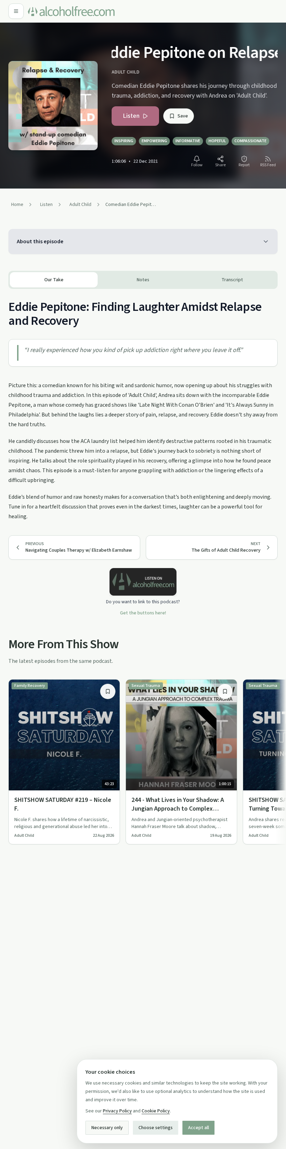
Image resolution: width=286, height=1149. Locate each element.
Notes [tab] (143, 279)
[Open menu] (16, 11)
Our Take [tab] (53, 279)
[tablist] (143, 280)
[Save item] (107, 691)
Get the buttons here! (143, 613)
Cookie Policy (156, 1111)
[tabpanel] (143, 405)
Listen (131, 116)
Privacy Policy (117, 1111)
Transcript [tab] (232, 279)
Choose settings (155, 1127)
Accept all (198, 1127)
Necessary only (107, 1127)
